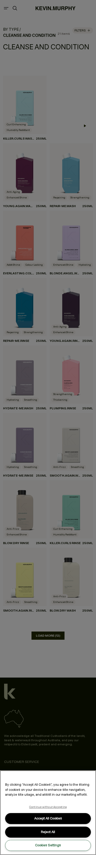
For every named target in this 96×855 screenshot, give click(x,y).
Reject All (48, 832)
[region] (48, 812)
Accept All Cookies (48, 818)
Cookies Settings (48, 845)
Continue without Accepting (48, 807)
